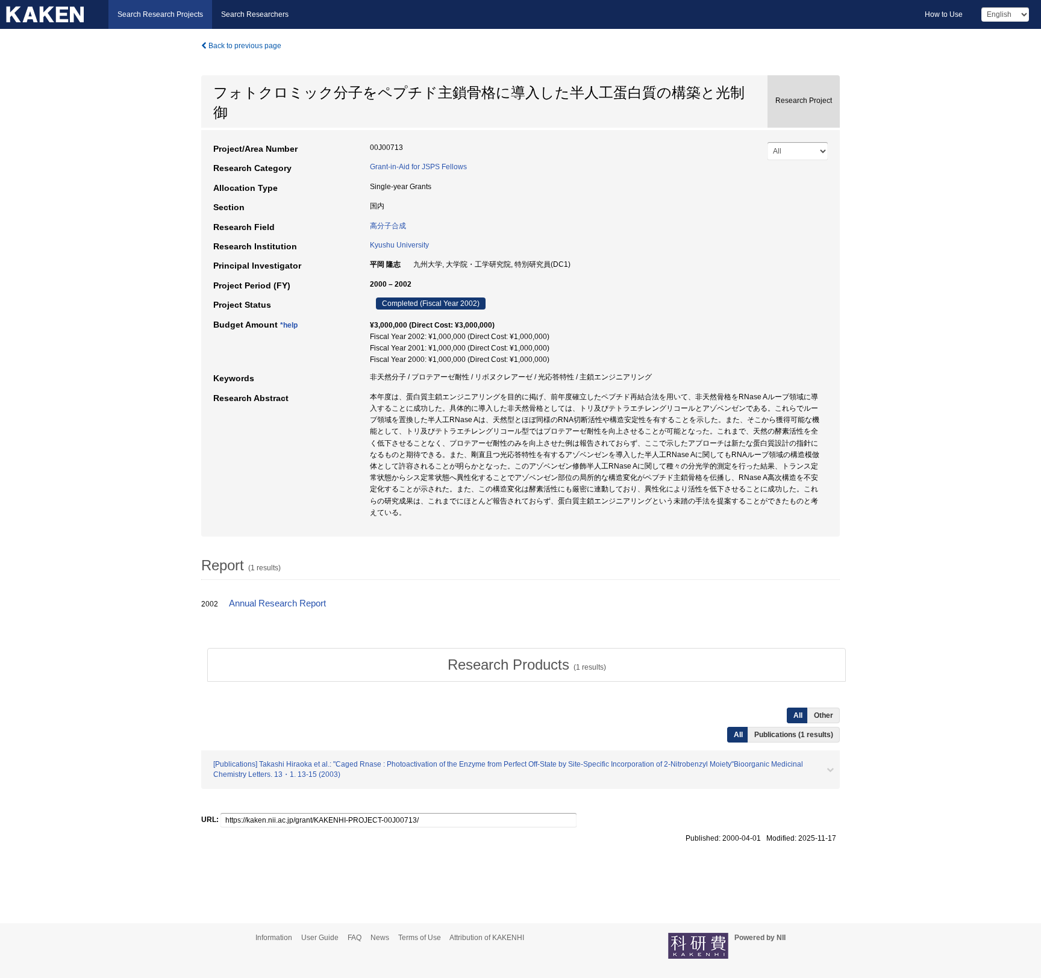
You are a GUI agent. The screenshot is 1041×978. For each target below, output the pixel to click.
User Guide (320, 937)
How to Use (944, 14)
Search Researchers (255, 14)
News (379, 937)
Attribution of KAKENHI (486, 937)
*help (289, 325)
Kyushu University (399, 245)
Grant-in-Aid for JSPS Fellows (418, 167)
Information (273, 937)
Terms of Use (419, 937)
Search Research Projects (160, 14)
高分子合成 (388, 226)
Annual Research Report (277, 603)
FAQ (354, 937)
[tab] (526, 665)
